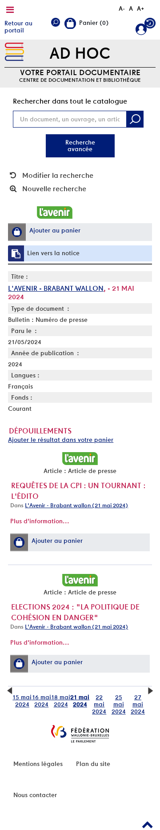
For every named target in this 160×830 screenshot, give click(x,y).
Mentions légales (38, 763)
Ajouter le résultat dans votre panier (60, 439)
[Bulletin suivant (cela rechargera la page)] (150, 690)
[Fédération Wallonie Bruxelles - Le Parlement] (80, 733)
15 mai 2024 (22, 701)
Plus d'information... (39, 521)
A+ (140, 8)
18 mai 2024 (60, 701)
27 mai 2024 (138, 704)
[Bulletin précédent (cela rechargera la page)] (9, 690)
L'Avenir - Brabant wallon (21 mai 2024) (76, 505)
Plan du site (93, 763)
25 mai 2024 (119, 704)
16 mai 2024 (41, 701)
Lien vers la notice (53, 253)
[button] (17, 232)
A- (122, 8)
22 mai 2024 (99, 704)
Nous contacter (35, 794)
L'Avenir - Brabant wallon (56, 288)
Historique (150, 25)
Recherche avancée (80, 145)
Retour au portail (18, 27)
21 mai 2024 (79, 701)
